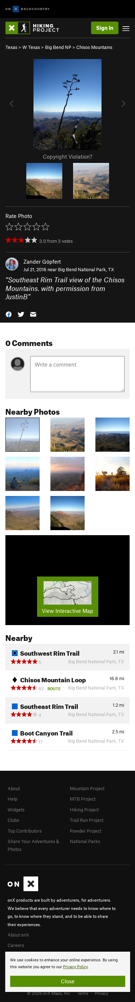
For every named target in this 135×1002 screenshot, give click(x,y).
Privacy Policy (75, 967)
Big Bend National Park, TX (86, 269)
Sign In (104, 27)
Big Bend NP (58, 47)
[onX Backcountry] (27, 9)
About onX (18, 935)
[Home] (35, 28)
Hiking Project (84, 809)
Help (12, 799)
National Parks (85, 841)
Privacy (101, 993)
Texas (11, 47)
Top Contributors (25, 831)
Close (68, 981)
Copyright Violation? (67, 156)
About (14, 788)
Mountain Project (87, 788)
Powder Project (85, 831)
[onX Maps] (23, 889)
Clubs (13, 820)
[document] (67, 972)
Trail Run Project (86, 820)
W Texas (31, 47)
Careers (16, 945)
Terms (83, 993)
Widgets (16, 809)
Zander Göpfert (42, 261)
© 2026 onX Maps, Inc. (49, 993)
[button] (8, 313)
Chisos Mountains (94, 47)
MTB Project (82, 799)
